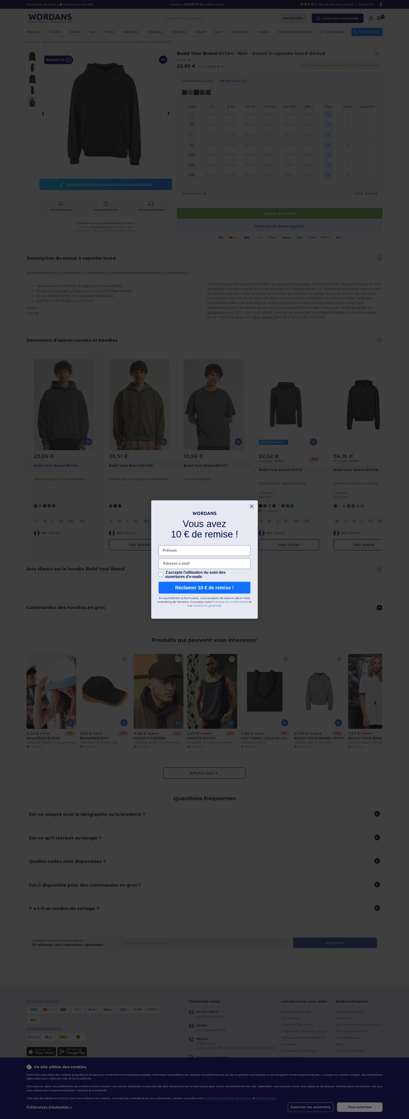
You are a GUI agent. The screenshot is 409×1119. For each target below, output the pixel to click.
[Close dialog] (252, 506)
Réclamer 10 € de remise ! (204, 587)
